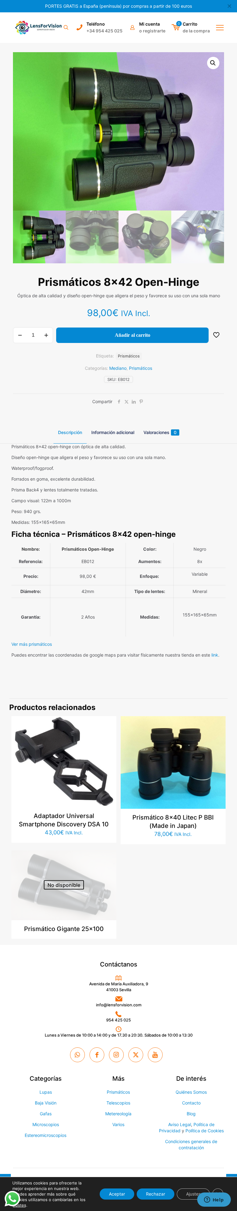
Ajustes (193, 1193)
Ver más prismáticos (31, 644)
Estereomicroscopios (45, 1135)
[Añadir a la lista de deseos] (107, 751)
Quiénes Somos (191, 1092)
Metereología (118, 1113)
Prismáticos (140, 368)
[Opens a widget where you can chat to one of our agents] (214, 1200)
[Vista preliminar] (107, 764)
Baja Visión (45, 1102)
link (214, 655)
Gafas (46, 1113)
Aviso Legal (179, 1124)
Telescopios (118, 1102)
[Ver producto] (107, 738)
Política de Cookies (204, 1130)
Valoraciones (160, 432)
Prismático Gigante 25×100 (64, 929)
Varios (118, 1124)
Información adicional (112, 432)
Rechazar (155, 1193)
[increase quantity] (46, 335)
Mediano (118, 368)
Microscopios (45, 1124)
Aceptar (117, 1193)
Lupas (46, 1092)
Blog (191, 1113)
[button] (213, 63)
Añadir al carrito (132, 335)
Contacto (191, 1102)
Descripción (70, 432)
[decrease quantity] (20, 335)
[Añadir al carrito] (107, 724)
